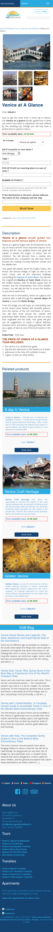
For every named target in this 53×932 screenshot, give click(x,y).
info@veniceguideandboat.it (16, 824)
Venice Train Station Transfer (17, 877)
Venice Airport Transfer (14, 868)
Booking (9, 28)
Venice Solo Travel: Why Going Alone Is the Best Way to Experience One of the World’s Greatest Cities (25, 673)
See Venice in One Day (13, 854)
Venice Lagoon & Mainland (15, 840)
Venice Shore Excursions (14, 849)
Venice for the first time (29, 28)
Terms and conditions (41, 917)
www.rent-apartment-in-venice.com (20, 898)
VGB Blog (26, 627)
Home (2, 28)
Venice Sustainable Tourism (16, 846)
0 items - (41, 11)
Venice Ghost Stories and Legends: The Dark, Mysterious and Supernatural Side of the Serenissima (25, 637)
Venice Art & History (12, 843)
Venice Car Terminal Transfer (17, 871)
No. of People (8, 140)
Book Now (26, 208)
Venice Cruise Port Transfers (17, 874)
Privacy (35, 919)
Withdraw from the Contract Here (15, 919)
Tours (16, 28)
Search (24, 3)
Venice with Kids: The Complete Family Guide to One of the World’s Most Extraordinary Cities (23, 738)
